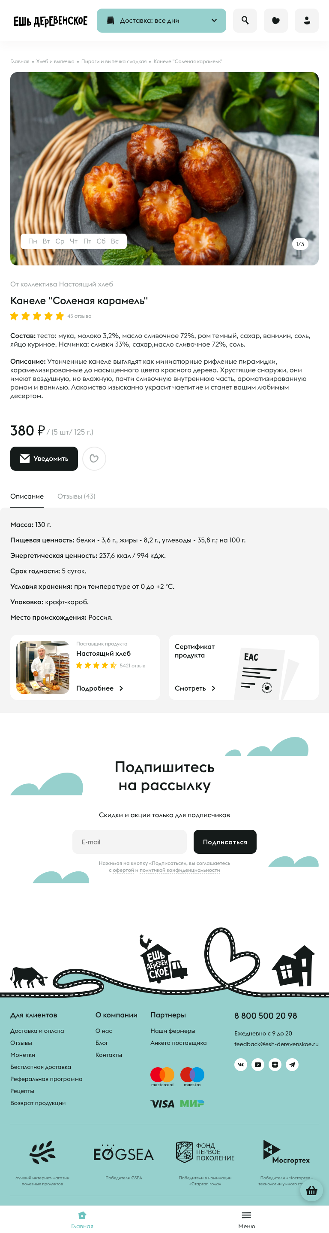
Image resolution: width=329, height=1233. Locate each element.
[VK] (240, 1064)
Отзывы (21, 1042)
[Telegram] (292, 1064)
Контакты (109, 1054)
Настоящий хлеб (103, 654)
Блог (102, 1042)
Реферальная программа (46, 1078)
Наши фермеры (172, 1030)
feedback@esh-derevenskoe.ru (276, 1044)
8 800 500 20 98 (265, 1015)
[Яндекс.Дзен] (275, 1064)
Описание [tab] (27, 496)
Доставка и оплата (37, 1030)
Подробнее (95, 688)
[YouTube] (257, 1064)
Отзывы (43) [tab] (76, 496)
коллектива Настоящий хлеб (67, 284)
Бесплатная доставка (40, 1066)
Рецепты (22, 1090)
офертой (123, 870)
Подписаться (225, 842)
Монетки (22, 1054)
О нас (104, 1030)
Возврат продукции (38, 1102)
